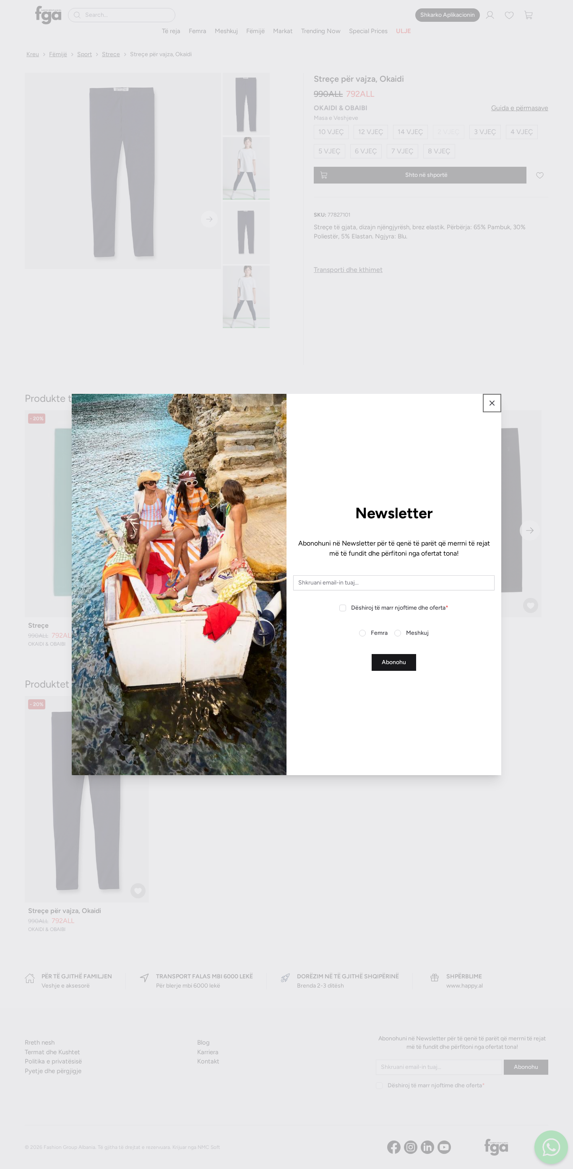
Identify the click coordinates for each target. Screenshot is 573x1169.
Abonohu (394, 662)
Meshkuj (417, 632)
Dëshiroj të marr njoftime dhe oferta (399, 607)
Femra (379, 632)
